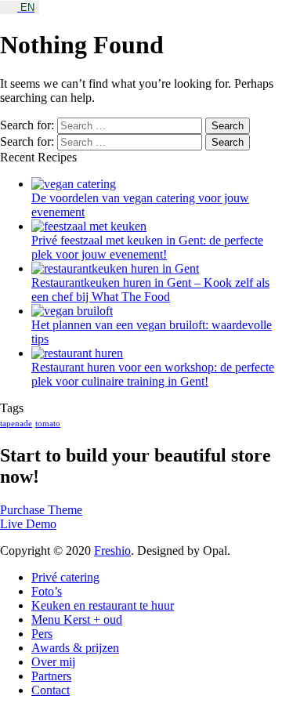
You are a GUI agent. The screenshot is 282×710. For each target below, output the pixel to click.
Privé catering (65, 577)
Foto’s (46, 591)
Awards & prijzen (75, 647)
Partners (51, 676)
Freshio (112, 550)
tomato (47, 423)
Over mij (53, 661)
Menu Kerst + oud (76, 619)
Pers (41, 633)
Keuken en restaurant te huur (102, 605)
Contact (50, 690)
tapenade (16, 423)
